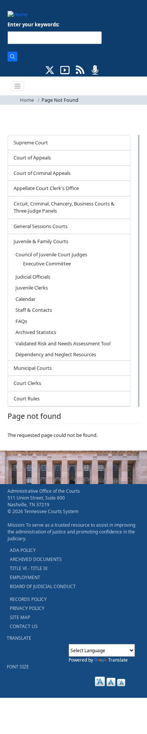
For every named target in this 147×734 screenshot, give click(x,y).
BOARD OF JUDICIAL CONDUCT (43, 586)
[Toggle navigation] (17, 86)
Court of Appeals (32, 157)
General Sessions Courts (40, 226)
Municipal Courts (33, 368)
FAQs (21, 321)
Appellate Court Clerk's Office (46, 188)
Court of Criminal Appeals (42, 173)
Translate (118, 660)
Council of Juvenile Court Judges (51, 254)
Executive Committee (47, 263)
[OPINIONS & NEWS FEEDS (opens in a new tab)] (80, 69)
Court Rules (27, 398)
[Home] (18, 14)
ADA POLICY (23, 550)
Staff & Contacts (33, 309)
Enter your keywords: (34, 24)
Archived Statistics (35, 332)
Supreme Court (31, 142)
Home (27, 100)
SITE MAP (20, 617)
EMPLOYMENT (25, 577)
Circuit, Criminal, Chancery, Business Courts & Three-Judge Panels (64, 207)
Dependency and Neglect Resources (55, 354)
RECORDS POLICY (28, 599)
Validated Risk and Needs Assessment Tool (62, 343)
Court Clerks (27, 383)
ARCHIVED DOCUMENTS (36, 559)
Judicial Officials (32, 276)
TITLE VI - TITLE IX (28, 568)
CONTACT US (24, 626)
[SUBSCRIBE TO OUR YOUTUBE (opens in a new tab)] (65, 69)
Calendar (25, 299)
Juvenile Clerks (31, 287)
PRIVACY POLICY (27, 608)
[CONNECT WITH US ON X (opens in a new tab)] (50, 69)
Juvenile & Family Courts (41, 241)
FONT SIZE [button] (18, 667)
